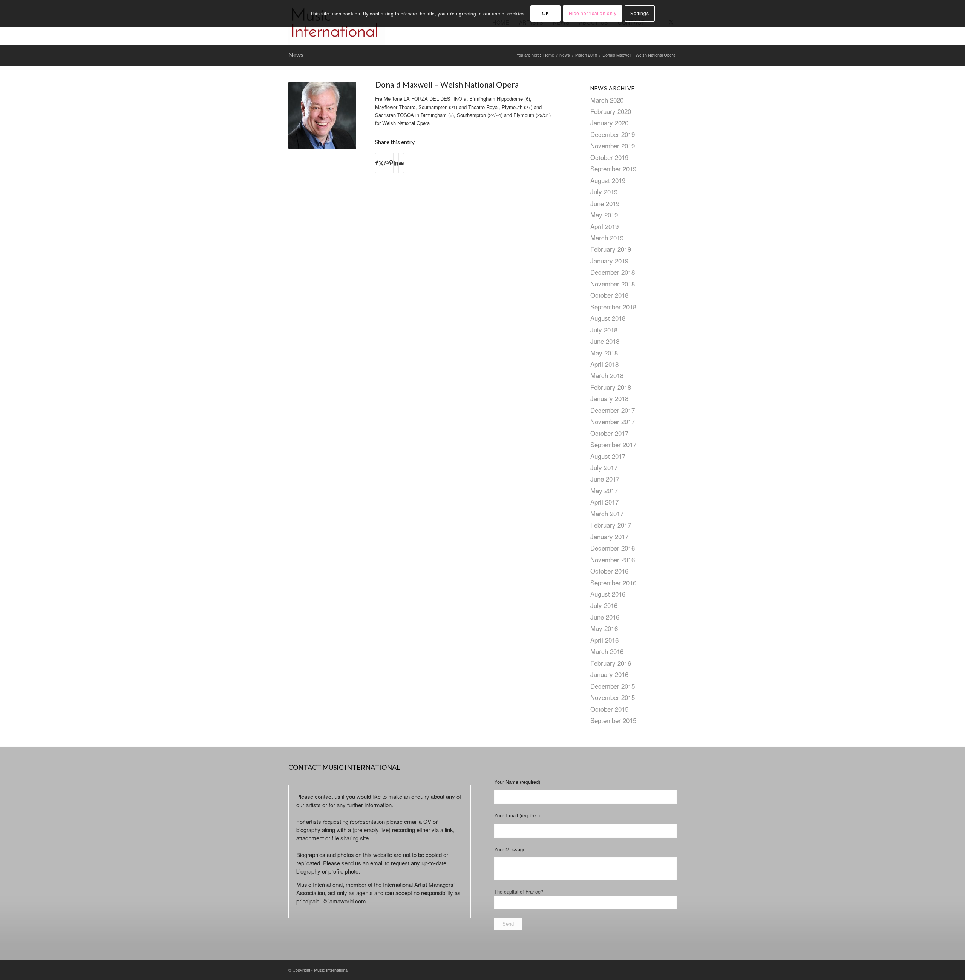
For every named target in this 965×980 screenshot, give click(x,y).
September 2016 (613, 582)
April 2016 (604, 640)
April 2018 (604, 364)
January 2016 (609, 674)
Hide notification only (593, 13)
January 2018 (609, 398)
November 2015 (612, 697)
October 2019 (609, 157)
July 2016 (603, 605)
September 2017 (613, 444)
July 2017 (603, 467)
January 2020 (609, 122)
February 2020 (610, 111)
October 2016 (609, 570)
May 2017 (604, 490)
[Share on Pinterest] (391, 163)
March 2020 (606, 100)
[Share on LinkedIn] (396, 163)
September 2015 (613, 720)
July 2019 (603, 191)
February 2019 (610, 249)
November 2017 (612, 421)
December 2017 (612, 410)
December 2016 (612, 547)
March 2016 (606, 651)
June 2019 (604, 203)
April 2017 (604, 501)
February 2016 (610, 663)
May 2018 (604, 352)
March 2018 (606, 375)
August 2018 (607, 318)
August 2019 (607, 180)
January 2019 (609, 260)
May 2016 (604, 628)
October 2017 (609, 433)
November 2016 (612, 559)
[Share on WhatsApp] (386, 163)
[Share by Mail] (401, 163)
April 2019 (604, 226)
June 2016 (604, 617)
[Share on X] (381, 163)
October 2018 (609, 295)
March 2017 (606, 513)
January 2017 (609, 536)
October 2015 (609, 709)
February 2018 (610, 387)
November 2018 (612, 283)
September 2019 (613, 168)
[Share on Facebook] (376, 163)
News (295, 54)
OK (545, 13)
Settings (639, 13)
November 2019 (612, 145)
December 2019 (612, 134)
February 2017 (610, 524)
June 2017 (604, 478)
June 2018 (604, 341)
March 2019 (606, 237)
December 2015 (612, 686)
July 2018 (603, 329)
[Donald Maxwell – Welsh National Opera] (322, 115)
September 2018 (613, 306)
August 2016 (607, 593)
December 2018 (612, 272)
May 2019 (604, 214)
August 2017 (607, 456)
